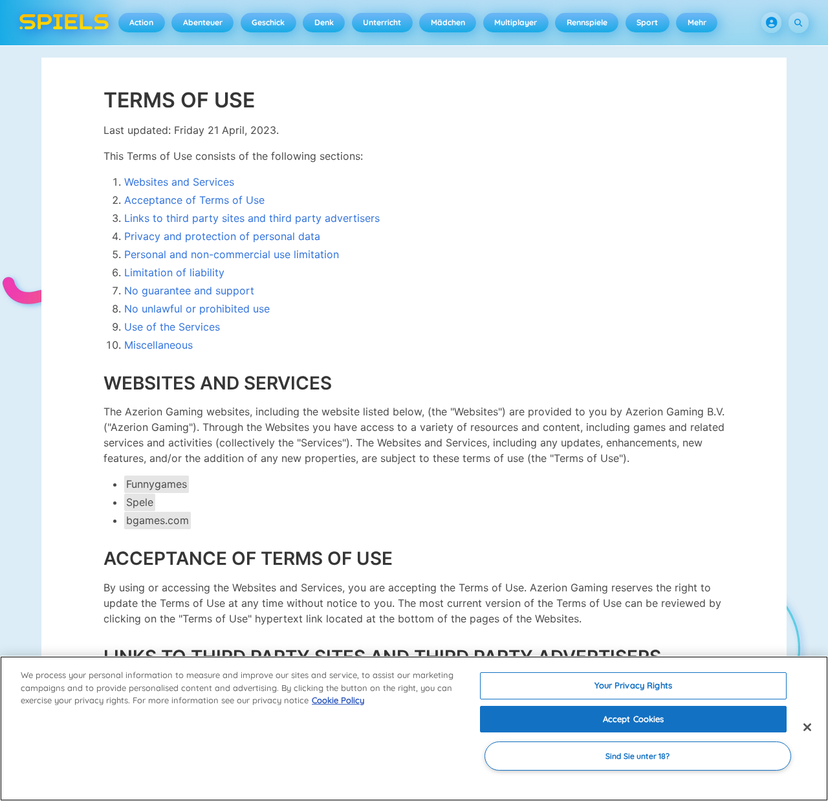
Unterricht (382, 22)
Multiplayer (515, 22)
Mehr (697, 22)
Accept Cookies (633, 719)
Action (141, 22)
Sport (647, 22)
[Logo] (64, 22)
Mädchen (448, 22)
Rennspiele (587, 22)
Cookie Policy (338, 700)
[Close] (807, 727)
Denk (324, 22)
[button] (771, 22)
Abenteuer (203, 22)
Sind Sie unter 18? (637, 756)
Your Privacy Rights (632, 685)
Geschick (268, 22)
